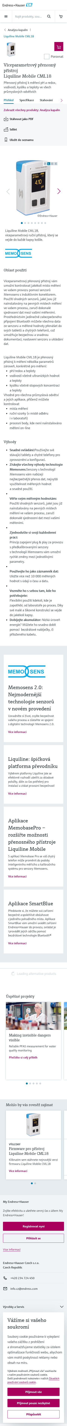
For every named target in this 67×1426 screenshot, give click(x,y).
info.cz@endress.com (24, 1288)
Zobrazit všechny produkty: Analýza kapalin (32, 110)
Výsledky (14, 1144)
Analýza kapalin (18, 30)
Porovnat (57, 56)
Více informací (17, 732)
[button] (33, 1226)
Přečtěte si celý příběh (23, 1057)
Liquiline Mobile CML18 (19, 36)
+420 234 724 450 (22, 1278)
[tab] (10, 100)
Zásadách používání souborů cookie (33, 1380)
